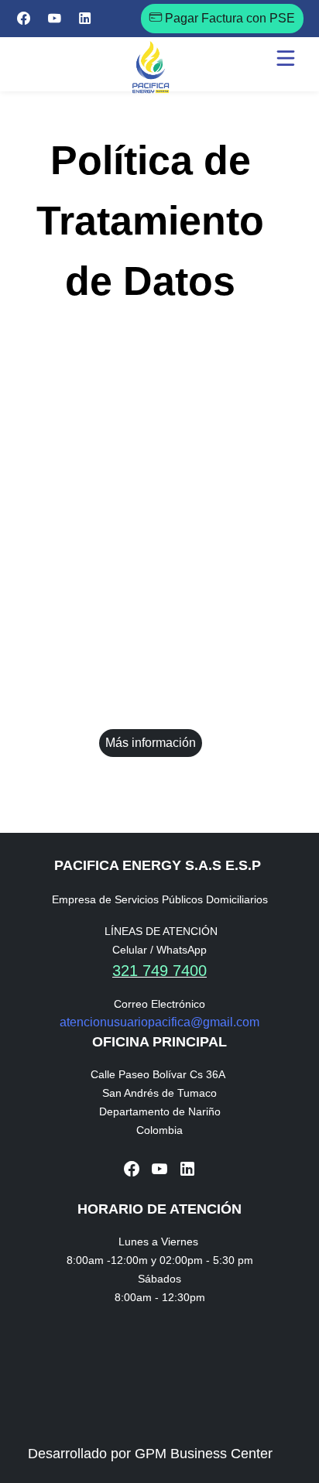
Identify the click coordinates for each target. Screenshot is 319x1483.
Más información (150, 742)
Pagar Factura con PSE (228, 18)
